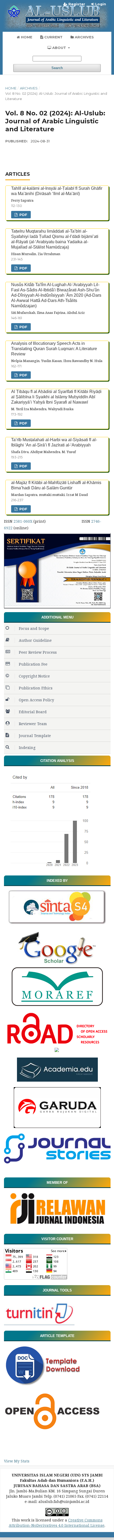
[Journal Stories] (57, 1161)
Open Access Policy (36, 699)
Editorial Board (33, 711)
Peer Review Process (38, 652)
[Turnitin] (39, 1323)
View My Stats (16, 1461)
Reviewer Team (33, 723)
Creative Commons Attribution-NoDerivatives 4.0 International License (56, 1523)
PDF (22, 375)
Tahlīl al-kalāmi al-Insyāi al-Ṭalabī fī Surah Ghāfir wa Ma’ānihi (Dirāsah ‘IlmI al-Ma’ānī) (56, 191)
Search (57, 68)
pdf (22, 215)
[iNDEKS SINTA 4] (57, 924)
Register (76, 4)
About (59, 48)
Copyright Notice (34, 676)
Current (53, 37)
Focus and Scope (34, 628)
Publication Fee (33, 664)
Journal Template (35, 735)
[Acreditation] (57, 606)
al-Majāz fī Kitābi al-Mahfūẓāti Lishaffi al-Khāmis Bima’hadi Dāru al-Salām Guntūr (56, 485)
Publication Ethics (35, 687)
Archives (84, 37)
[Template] (45, 1386)
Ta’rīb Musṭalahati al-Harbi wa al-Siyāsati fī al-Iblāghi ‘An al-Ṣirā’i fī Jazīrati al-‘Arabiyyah (54, 442)
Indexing (27, 747)
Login (100, 4)
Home (26, 37)
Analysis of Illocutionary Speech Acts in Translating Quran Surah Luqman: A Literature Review (54, 348)
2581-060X (23, 521)
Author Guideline (35, 640)
